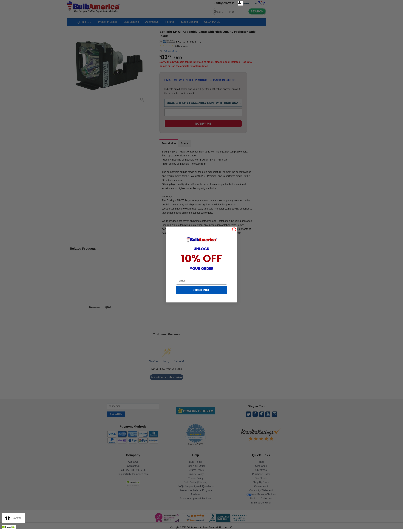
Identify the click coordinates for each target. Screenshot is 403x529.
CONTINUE (201, 290)
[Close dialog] (234, 229)
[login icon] (240, 3)
